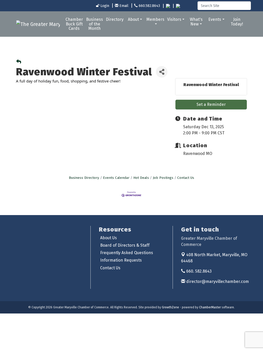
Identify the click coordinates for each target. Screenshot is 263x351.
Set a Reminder (211, 104)
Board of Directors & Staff (124, 245)
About (133, 19)
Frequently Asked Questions (126, 252)
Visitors (174, 19)
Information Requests (121, 260)
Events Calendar (116, 178)
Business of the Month (94, 24)
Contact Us (185, 178)
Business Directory (84, 178)
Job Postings (163, 178)
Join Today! (237, 21)
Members (155, 19)
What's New (196, 21)
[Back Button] (18, 62)
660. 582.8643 (198, 271)
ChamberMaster (210, 307)
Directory (115, 19)
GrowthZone (170, 307)
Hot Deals (141, 178)
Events (214, 19)
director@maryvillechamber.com (217, 281)
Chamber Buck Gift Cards (74, 24)
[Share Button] (161, 72)
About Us (108, 237)
